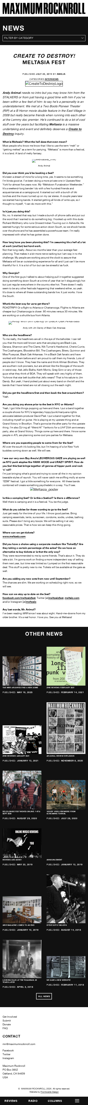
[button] (77, 1101)
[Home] (44, 13)
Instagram (8, 1058)
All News (44, 996)
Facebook (8, 1050)
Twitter (6, 1054)
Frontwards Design (50, 1091)
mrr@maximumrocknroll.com (19, 1044)
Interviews (52, 79)
